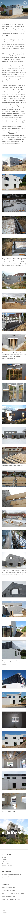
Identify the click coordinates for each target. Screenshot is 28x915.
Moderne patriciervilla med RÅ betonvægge (13, 893)
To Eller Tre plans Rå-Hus (8, 887)
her (23, 122)
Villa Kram (11, 832)
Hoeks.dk (7, 912)
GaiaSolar (11, 133)
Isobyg (6, 910)
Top (14, 847)
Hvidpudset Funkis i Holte (8, 890)
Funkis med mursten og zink (9, 896)
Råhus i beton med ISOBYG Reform (11, 899)
